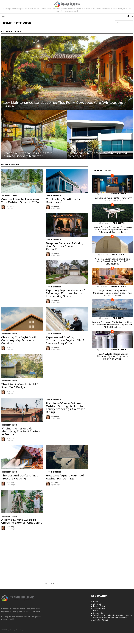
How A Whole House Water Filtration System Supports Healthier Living (112, 356)
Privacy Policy (99, 606)
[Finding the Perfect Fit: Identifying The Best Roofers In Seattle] (22, 410)
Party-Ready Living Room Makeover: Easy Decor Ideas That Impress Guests (112, 293)
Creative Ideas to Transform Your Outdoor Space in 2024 (20, 201)
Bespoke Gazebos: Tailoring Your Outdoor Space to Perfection (64, 246)
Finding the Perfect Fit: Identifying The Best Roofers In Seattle (20, 431)
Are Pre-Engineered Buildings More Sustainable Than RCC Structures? (112, 261)
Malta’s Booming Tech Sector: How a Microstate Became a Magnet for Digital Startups (112, 324)
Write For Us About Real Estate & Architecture (112, 615)
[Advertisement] (22, 229)
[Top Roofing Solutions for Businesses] (67, 181)
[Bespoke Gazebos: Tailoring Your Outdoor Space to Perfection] (67, 225)
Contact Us (98, 613)
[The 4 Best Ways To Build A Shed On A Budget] (22, 366)
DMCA (95, 611)
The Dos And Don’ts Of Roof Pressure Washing (20, 477)
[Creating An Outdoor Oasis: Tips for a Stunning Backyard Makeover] (34, 134)
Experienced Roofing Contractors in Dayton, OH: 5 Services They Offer (65, 340)
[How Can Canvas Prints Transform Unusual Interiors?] (112, 183)
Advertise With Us (100, 620)
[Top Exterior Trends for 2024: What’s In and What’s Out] (100, 134)
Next (53, 583)
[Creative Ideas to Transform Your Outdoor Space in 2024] (22, 181)
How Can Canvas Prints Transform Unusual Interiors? (112, 199)
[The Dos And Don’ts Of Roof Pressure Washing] (22, 457)
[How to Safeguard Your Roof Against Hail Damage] (67, 457)
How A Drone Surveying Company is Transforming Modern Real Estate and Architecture (112, 229)
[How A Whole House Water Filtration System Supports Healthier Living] (112, 339)
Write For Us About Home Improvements (110, 618)
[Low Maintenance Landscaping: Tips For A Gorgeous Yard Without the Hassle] (67, 73)
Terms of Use (99, 608)
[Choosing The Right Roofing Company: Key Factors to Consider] (22, 319)
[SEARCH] (132, 16)
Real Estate (118, 223)
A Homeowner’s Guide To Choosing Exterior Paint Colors (21, 521)
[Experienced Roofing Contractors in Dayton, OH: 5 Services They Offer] (67, 319)
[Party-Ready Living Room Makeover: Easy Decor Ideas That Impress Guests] (112, 276)
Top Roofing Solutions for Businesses (63, 201)
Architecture (118, 255)
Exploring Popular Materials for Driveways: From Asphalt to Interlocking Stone (67, 293)
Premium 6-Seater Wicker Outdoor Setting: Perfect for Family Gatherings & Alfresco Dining (65, 407)
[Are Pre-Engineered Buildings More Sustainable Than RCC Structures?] (112, 244)
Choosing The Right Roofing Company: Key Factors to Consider (20, 340)
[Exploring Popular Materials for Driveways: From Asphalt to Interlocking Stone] (67, 272)
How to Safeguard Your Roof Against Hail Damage (65, 477)
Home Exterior (9, 196)
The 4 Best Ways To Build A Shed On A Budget (19, 386)
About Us (97, 604)
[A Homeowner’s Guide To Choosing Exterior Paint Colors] (22, 501)
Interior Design (118, 194)
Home (95, 602)
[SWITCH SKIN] (128, 16)
